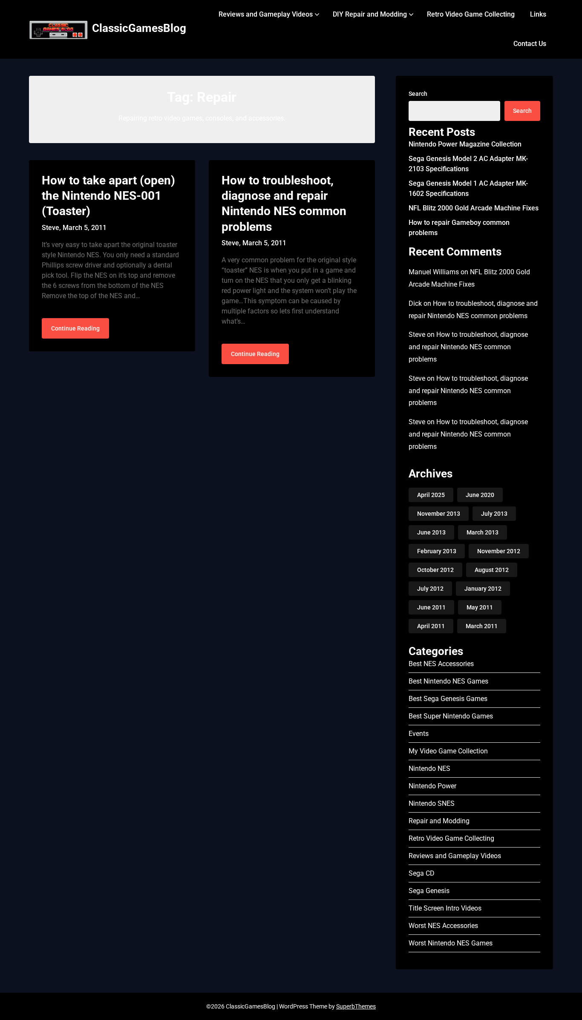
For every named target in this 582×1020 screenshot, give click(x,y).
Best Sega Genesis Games (448, 699)
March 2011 (482, 626)
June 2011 (431, 607)
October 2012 (435, 569)
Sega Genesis (429, 891)
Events (419, 734)
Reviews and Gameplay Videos (266, 14)
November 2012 (498, 551)
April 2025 (431, 494)
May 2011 (480, 607)
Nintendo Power (432, 786)
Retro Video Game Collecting (471, 14)
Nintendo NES (429, 768)
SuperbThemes (356, 1006)
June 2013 (431, 532)
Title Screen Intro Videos (445, 908)
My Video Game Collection (448, 751)
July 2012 (430, 588)
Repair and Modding (439, 821)
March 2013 (482, 532)
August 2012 (492, 569)
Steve (417, 334)
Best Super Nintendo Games (451, 716)
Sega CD (422, 873)
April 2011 (431, 626)
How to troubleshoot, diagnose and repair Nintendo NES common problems (468, 346)
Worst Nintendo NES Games (451, 943)
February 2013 (436, 551)
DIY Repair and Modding (370, 14)
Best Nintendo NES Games (448, 681)
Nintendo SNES (432, 803)
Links (538, 14)
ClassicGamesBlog (139, 28)
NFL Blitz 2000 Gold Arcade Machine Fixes (474, 208)
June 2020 (480, 494)
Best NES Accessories (441, 664)
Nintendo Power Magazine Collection (465, 144)
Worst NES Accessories (443, 926)
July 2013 (494, 513)
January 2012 (482, 588)
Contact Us (529, 44)
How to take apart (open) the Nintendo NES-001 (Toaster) (108, 195)
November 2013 (438, 513)
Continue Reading (75, 328)
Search (418, 93)
